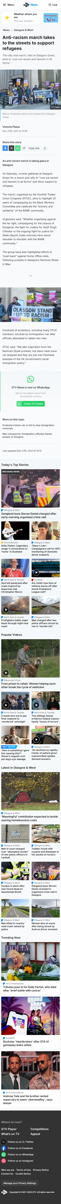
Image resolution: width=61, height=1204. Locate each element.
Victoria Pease (11, 126)
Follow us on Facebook (20, 1148)
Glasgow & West (23, 30)
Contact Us (7, 1173)
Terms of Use (23, 1170)
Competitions (39, 1129)
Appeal (35, 1134)
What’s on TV (10, 1134)
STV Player (9, 1129)
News (6, 30)
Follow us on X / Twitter (20, 1141)
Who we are (7, 1170)
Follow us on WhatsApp (21, 1154)
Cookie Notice (23, 1173)
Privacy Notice (41, 1170)
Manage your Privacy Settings (20, 1183)
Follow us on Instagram (20, 1160)
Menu (11, 4)
